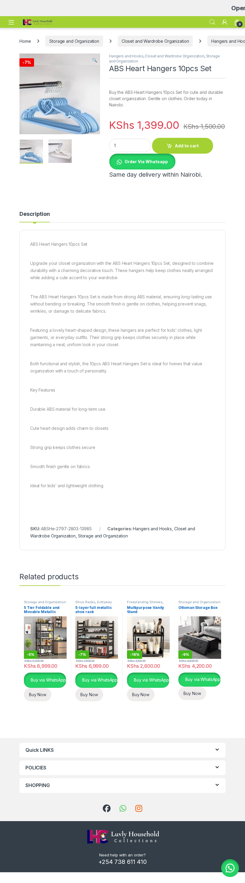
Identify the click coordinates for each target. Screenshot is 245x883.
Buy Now (37, 694)
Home (25, 41)
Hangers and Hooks (126, 56)
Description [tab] (34, 214)
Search (212, 22)
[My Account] (224, 22)
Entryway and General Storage (93, 604)
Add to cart (187, 145)
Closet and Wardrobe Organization (155, 41)
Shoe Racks (85, 602)
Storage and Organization (74, 41)
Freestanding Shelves (145, 602)
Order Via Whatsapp (146, 161)
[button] (94, 60)
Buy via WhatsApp (48, 679)
